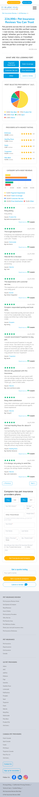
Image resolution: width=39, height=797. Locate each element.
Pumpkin (11, 322)
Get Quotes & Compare (9, 604)
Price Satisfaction (28, 70)
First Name (9, 531)
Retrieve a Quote (27, 2)
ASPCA (5, 673)
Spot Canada (6, 741)
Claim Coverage (27, 64)
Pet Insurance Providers (10, 614)
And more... (6, 725)
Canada (5, 653)
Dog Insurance (7, 647)
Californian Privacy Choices (21, 785)
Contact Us (8, 764)
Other (11, 76)
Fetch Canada (7, 738)
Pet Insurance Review (9, 13)
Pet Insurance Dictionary (10, 631)
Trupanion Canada (8, 751)
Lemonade (6, 689)
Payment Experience (11, 64)
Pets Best (14, 112)
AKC (4, 669)
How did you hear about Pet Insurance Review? (18, 545)
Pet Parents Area (8, 621)
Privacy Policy (7, 785)
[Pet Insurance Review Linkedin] (20, 777)
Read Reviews (7, 608)
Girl (31, 500)
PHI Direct (6, 748)
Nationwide (12, 242)
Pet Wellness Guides (9, 624)
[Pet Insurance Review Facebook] (14, 777)
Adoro (13, 117)
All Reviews (23, 13)
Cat (15, 500)
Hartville (5, 683)
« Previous (7, 483)
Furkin (4, 745)
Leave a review (27, 76)
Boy (24, 500)
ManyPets (6, 712)
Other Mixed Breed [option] (12, 515)
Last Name (25, 531)
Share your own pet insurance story (13, 627)
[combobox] (14, 514)
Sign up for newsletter (11, 771)
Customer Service (11, 70)
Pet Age (29, 506)
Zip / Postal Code (27, 538)
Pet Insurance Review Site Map (12, 791)
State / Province (11, 538)
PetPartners (6, 692)
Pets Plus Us (6, 754)
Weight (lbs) (30, 513)
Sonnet (11, 292)
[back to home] (19, 8)
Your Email (9, 524)
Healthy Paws (9, 139)
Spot (23, 115)
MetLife (11, 267)
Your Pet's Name (11, 506)
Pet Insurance (7, 643)
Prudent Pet (28, 112)
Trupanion (8, 151)
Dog (8, 500)
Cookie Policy (17, 788)
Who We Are (6, 618)
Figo (4, 679)
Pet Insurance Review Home (11, 601)
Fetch (12, 115)
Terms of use (7, 788)
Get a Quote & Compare (14, 2)
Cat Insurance (7, 650)
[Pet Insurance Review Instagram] (26, 777)
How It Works (7, 611)
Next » (33, 483)
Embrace (7, 133)
